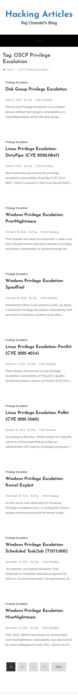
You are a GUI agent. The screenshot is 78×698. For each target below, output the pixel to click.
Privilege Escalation (16, 82)
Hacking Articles (39, 14)
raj (30, 100)
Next (59, 666)
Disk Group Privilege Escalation (36, 89)
